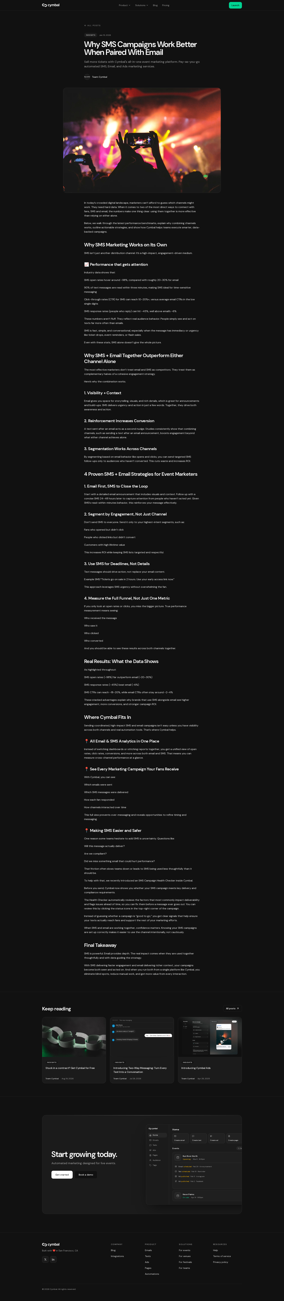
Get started (62, 1174)
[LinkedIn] (53, 1259)
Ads (147, 1262)
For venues (185, 1256)
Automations (152, 1273)
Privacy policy (220, 1262)
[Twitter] (45, 1259)
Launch (235, 5)
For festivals (185, 1262)
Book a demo (86, 1174)
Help (215, 1250)
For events (184, 1250)
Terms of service (222, 1256)
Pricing (165, 5)
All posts (94, 25)
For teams (184, 1268)
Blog (155, 5)
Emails (148, 1250)
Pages (148, 1268)
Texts (148, 1256)
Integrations (117, 1256)
